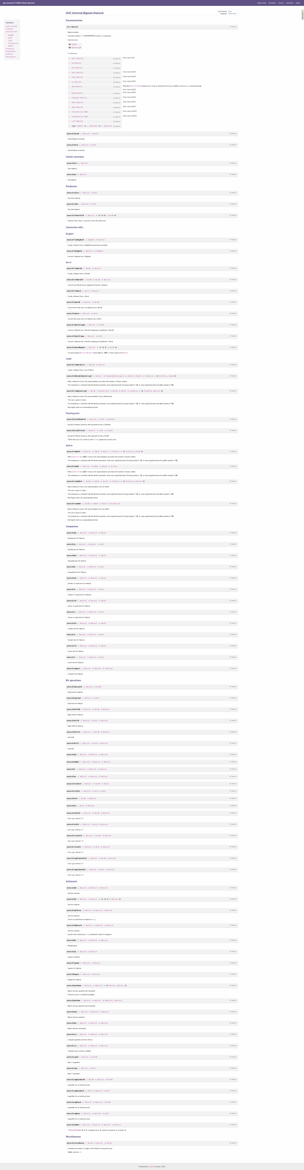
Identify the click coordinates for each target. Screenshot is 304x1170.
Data (74, 72)
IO (111, 466)
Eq (73, 63)
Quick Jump (261, 3)
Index (298, 3)
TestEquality (77, 117)
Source (281, 3)
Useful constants (11, 26)
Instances (272, 3)
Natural (79, 58)
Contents (289, 3)
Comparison (10, 49)
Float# (109, 430)
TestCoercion (77, 112)
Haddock (151, 1166)
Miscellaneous (11, 57)
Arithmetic (9, 54)
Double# (111, 419)
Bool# (95, 134)
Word (87, 291)
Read (74, 93)
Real (74, 102)
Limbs (10, 40)
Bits (74, 58)
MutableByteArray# (114, 376)
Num (73, 86)
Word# (74, 44)
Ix (73, 82)
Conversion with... (12, 32)
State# (148, 376)
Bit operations (11, 51)
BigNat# (91, 240)
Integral (75, 98)
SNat (86, 112)
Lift (74, 121)
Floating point (13, 43)
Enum (74, 77)
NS (102, 36)
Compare (79, 126)
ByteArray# (76, 48)
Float (96, 439)
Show (74, 107)
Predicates (9, 29)
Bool (94, 145)
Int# (102, 419)
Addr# (96, 451)
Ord (73, 68)
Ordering (108, 668)
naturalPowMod (75, 1130)
